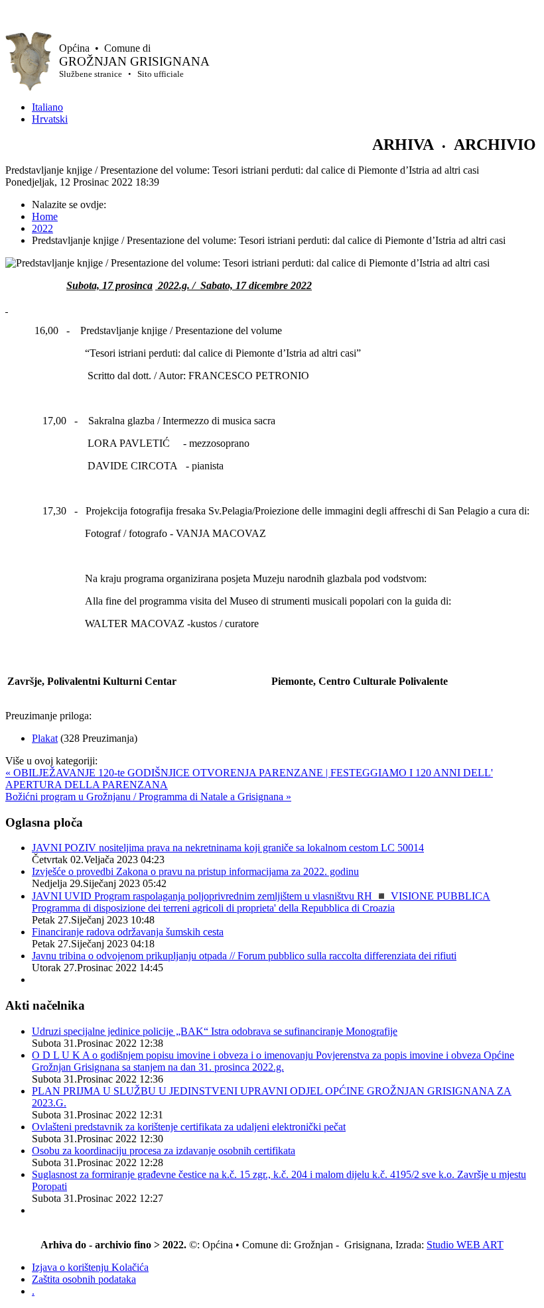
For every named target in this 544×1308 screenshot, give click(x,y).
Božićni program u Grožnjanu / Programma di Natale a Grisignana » (148, 796)
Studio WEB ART (465, 1244)
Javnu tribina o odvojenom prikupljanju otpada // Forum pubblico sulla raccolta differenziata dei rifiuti (244, 955)
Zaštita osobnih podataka (84, 1279)
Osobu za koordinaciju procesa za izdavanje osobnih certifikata (163, 1150)
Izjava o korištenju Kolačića (90, 1267)
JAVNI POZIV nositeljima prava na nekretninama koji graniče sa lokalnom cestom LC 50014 (228, 847)
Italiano (47, 107)
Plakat (45, 738)
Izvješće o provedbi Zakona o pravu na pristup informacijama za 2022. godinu (195, 871)
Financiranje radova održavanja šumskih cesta (128, 931)
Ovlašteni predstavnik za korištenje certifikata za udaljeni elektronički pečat (189, 1126)
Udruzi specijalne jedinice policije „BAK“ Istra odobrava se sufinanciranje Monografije (214, 1031)
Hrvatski (50, 119)
